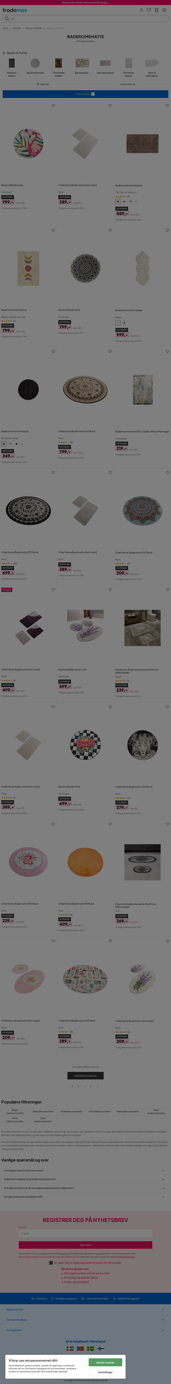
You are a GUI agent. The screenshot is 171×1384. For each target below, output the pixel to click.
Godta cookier (105, 1362)
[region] (65, 1367)
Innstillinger (105, 1372)
